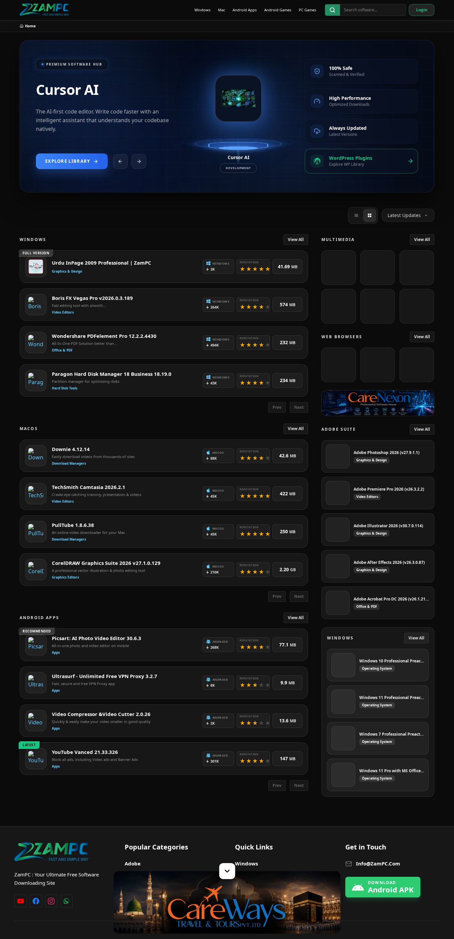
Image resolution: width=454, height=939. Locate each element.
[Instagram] (51, 901)
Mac (221, 9)
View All (296, 239)
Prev (277, 407)
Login (421, 10)
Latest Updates (404, 215)
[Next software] (139, 161)
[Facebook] (36, 901)
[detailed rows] (369, 215)
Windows (202, 9)
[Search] (332, 10)
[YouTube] (20, 901)
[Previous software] (120, 161)
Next (299, 407)
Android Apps (245, 9)
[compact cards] (356, 215)
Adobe (133, 863)
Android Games (277, 9)
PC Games (307, 9)
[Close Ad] (227, 871)
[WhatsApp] (66, 901)
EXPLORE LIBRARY (67, 161)
